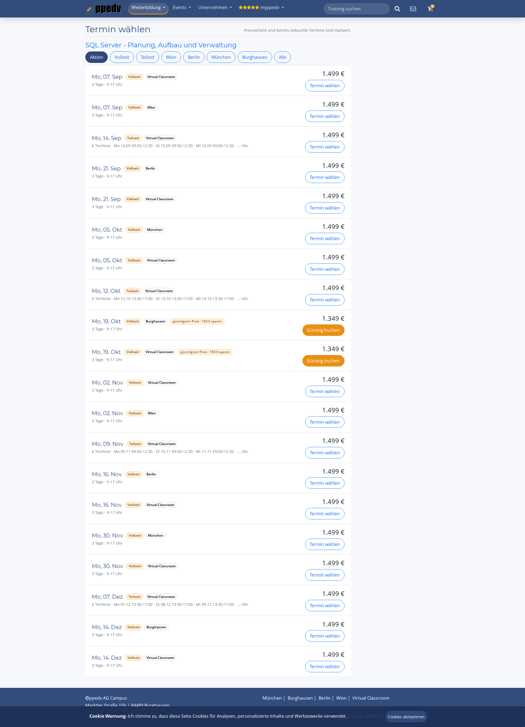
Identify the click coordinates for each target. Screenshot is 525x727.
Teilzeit (147, 57)
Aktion (96, 57)
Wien (171, 57)
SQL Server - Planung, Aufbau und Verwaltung (161, 45)
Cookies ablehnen (366, 716)
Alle (282, 57)
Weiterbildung (146, 7)
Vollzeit (122, 57)
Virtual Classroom (370, 698)
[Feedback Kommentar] (413, 9)
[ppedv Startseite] (103, 8)
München (221, 57)
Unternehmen (213, 7)
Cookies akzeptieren (406, 716)
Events (179, 7)
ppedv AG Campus (108, 698)
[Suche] (397, 9)
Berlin (194, 57)
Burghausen (254, 57)
